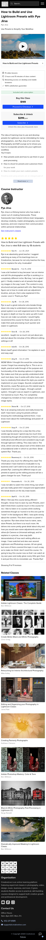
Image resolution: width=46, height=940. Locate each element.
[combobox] (24, 4)
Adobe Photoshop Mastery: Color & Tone (18, 774)
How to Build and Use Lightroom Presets (20, 63)
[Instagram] (13, 902)
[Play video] (23, 46)
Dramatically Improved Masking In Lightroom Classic (20, 845)
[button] (40, 934)
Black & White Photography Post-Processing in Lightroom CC (21, 809)
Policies (23, 937)
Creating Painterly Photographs (14, 740)
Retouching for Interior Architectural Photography (22, 670)
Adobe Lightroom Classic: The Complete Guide (21, 603)
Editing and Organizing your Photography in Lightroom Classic (20, 705)
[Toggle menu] (42, 4)
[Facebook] (8, 902)
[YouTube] (3, 902)
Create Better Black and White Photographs (19, 636)
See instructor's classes (11, 230)
